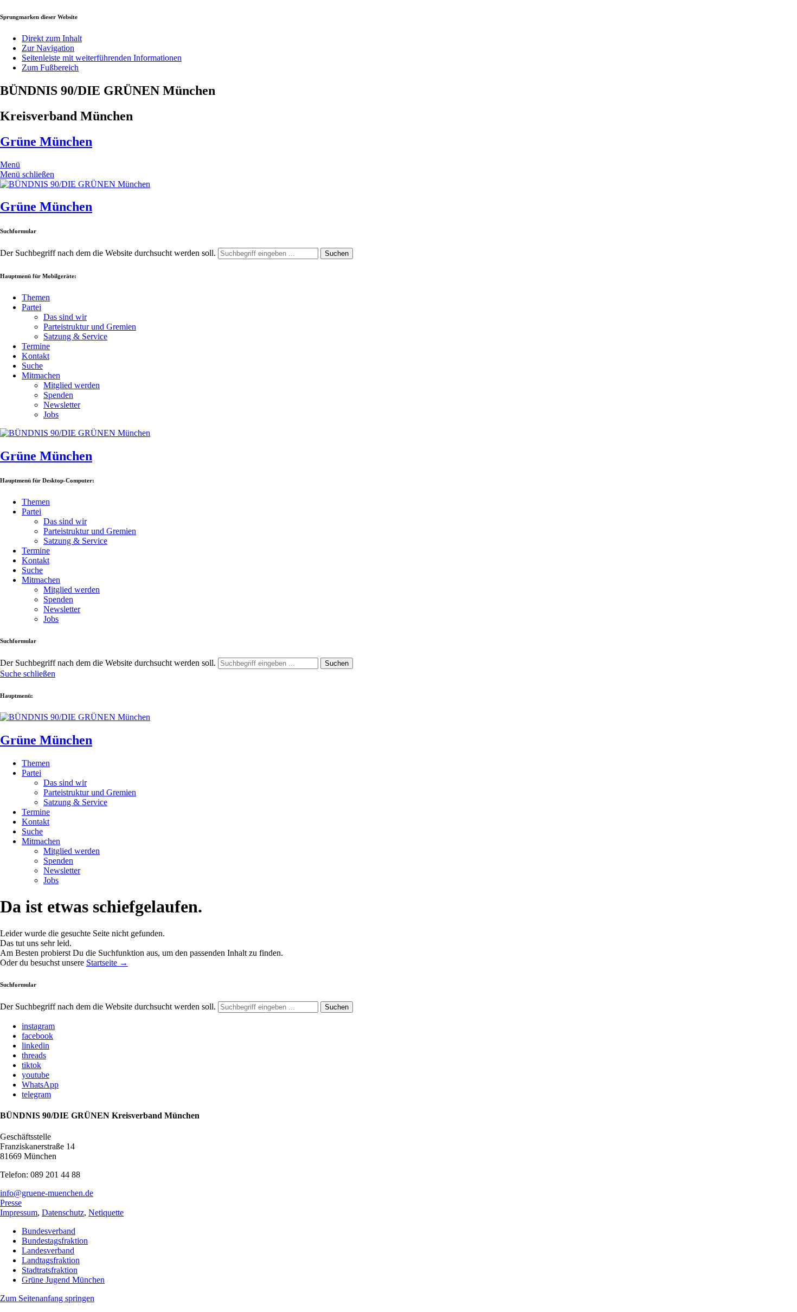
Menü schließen (27, 174)
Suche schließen (27, 673)
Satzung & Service (75, 336)
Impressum (18, 1212)
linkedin (35, 1045)
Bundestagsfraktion (55, 1240)
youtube (35, 1074)
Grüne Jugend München (63, 1279)
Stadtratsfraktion (50, 1270)
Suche (32, 365)
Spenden (58, 395)
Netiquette (106, 1212)
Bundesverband (48, 1231)
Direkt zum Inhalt (52, 38)
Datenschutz (63, 1212)
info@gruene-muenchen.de (46, 1193)
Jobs (51, 414)
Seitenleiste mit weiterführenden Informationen (102, 57)
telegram (36, 1094)
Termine (36, 346)
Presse (11, 1202)
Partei (31, 307)
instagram (38, 1026)
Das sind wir (65, 316)
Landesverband (48, 1250)
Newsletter (61, 404)
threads (34, 1055)
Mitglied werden (71, 385)
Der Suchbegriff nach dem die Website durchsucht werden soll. (108, 253)
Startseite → (107, 962)
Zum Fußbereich (50, 67)
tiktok (31, 1065)
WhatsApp (40, 1084)
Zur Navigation (48, 48)
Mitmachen (41, 375)
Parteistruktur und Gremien (89, 326)
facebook (37, 1035)
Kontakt (35, 356)
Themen (36, 297)
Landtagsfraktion (51, 1260)
